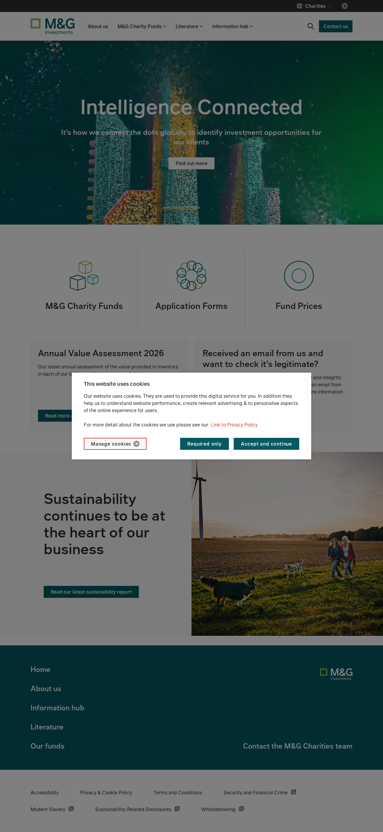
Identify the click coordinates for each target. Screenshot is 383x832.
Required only (204, 444)
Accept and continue (266, 444)
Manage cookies (111, 444)
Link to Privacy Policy (234, 424)
